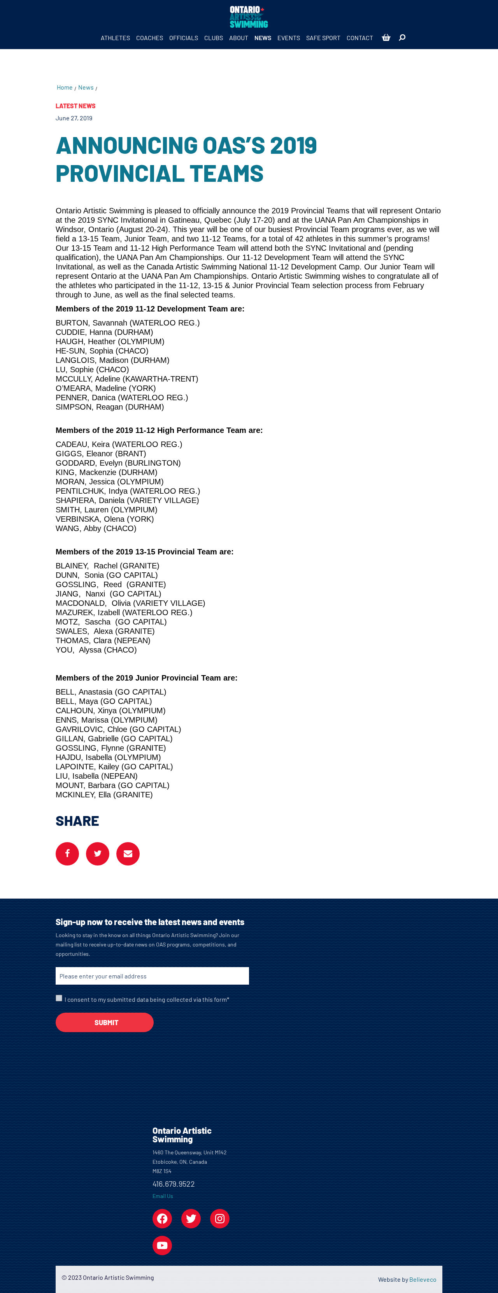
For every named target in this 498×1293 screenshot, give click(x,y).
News (262, 37)
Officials (183, 37)
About (238, 37)
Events (288, 37)
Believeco (423, 1279)
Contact (360, 37)
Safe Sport (323, 37)
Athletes (115, 37)
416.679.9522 (174, 1183)
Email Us (163, 1196)
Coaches (149, 37)
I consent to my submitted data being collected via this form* (147, 999)
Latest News (76, 105)
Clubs (213, 37)
